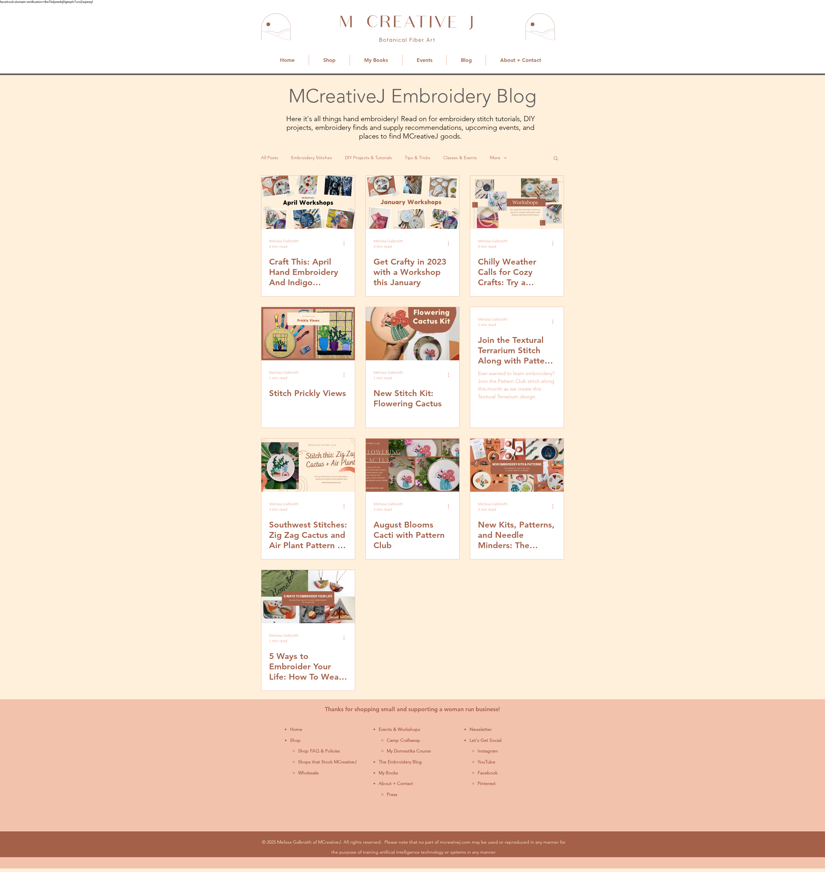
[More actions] (346, 243)
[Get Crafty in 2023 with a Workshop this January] (412, 202)
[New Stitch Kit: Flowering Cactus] (412, 333)
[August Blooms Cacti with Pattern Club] (412, 465)
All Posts (269, 157)
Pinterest (487, 783)
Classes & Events (460, 157)
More (495, 157)
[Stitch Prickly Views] (308, 333)
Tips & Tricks (417, 157)
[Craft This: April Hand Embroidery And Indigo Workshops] (308, 202)
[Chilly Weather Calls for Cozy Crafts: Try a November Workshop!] (517, 202)
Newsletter (481, 729)
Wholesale (308, 773)
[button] (556, 158)
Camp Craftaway (403, 740)
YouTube (486, 762)
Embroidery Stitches (311, 157)
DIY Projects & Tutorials (368, 157)
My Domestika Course (409, 751)
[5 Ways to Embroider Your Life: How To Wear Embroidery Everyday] (308, 596)
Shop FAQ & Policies (319, 751)
